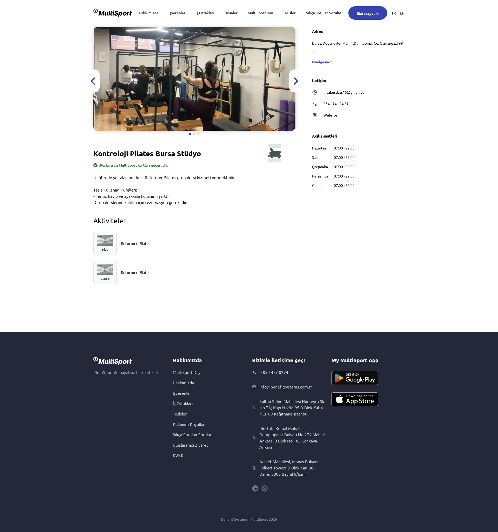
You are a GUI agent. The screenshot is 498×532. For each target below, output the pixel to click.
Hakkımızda (148, 12)
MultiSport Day (260, 12)
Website (330, 115)
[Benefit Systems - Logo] (112, 12)
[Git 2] (194, 134)
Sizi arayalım (368, 13)
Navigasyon (322, 61)
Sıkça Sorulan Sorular (323, 12)
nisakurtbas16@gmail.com (345, 92)
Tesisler (289, 12)
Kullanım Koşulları (189, 424)
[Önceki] (93, 81)
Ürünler (231, 12)
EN (402, 13)
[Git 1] (190, 134)
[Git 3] (198, 134)
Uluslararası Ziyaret (190, 444)
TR (393, 13)
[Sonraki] (295, 81)
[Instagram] (264, 488)
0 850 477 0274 (273, 372)
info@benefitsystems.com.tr (285, 386)
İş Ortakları (205, 12)
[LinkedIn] (255, 488)
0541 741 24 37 (336, 103)
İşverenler (177, 12)
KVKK (178, 455)
